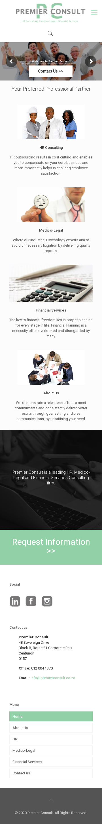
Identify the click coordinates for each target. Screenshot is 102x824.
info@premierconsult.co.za (53, 678)
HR (14, 739)
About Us (20, 728)
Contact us (21, 773)
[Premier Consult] (51, 12)
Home (17, 716)
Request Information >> (51, 546)
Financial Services (27, 762)
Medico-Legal (23, 750)
